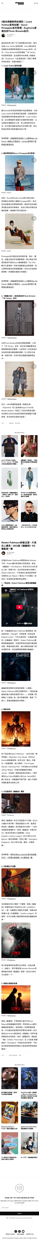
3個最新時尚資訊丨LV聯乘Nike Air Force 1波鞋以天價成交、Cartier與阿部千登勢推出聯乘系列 (19, 141)
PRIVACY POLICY (10, 1234)
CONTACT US (29, 1234)
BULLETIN (17, 423)
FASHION (11, 423)
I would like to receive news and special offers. (20, 1218)
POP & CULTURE (13, 1055)
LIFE (20, 1055)
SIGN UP (19, 1213)
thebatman (13, 683)
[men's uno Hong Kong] (19, 3)
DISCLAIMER (20, 1234)
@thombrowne (12, 338)
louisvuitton (13, 105)
